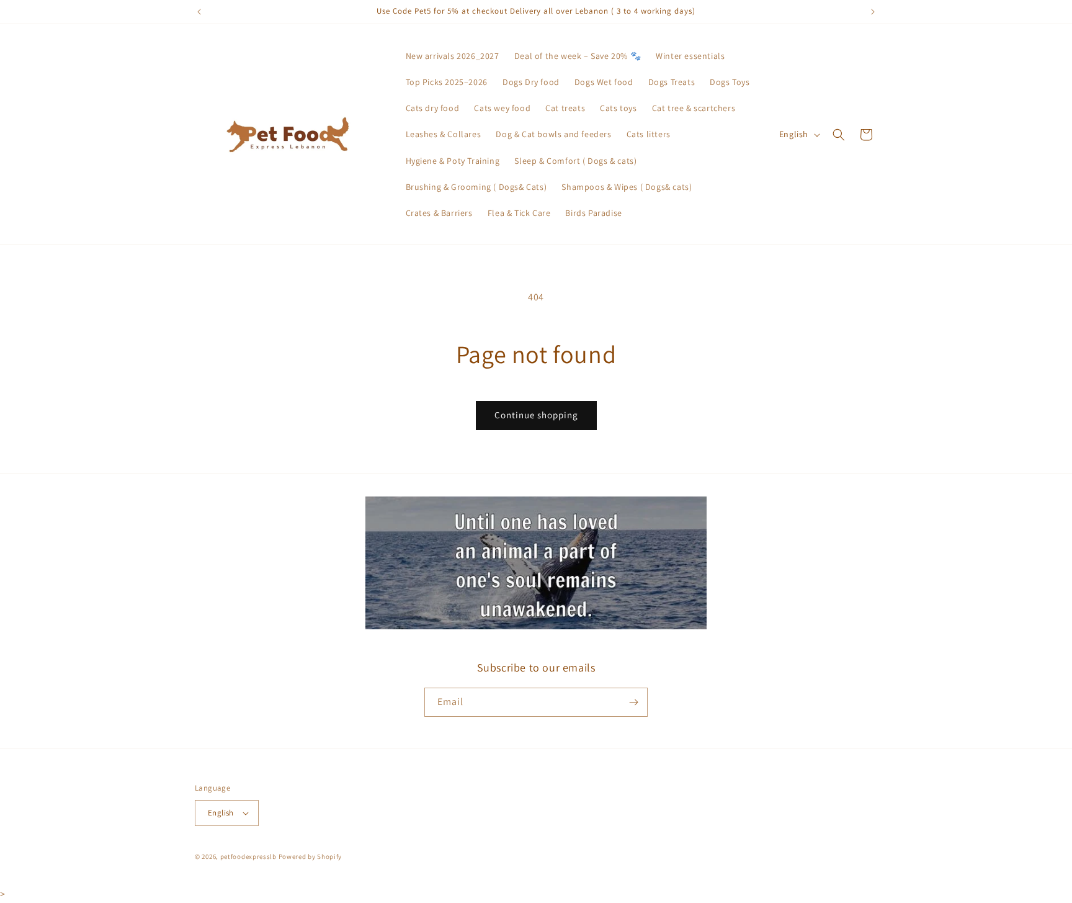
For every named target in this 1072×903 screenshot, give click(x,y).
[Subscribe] (633, 702)
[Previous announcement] (199, 12)
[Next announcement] (873, 12)
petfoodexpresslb (248, 856)
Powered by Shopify (310, 856)
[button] (838, 134)
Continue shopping (536, 415)
